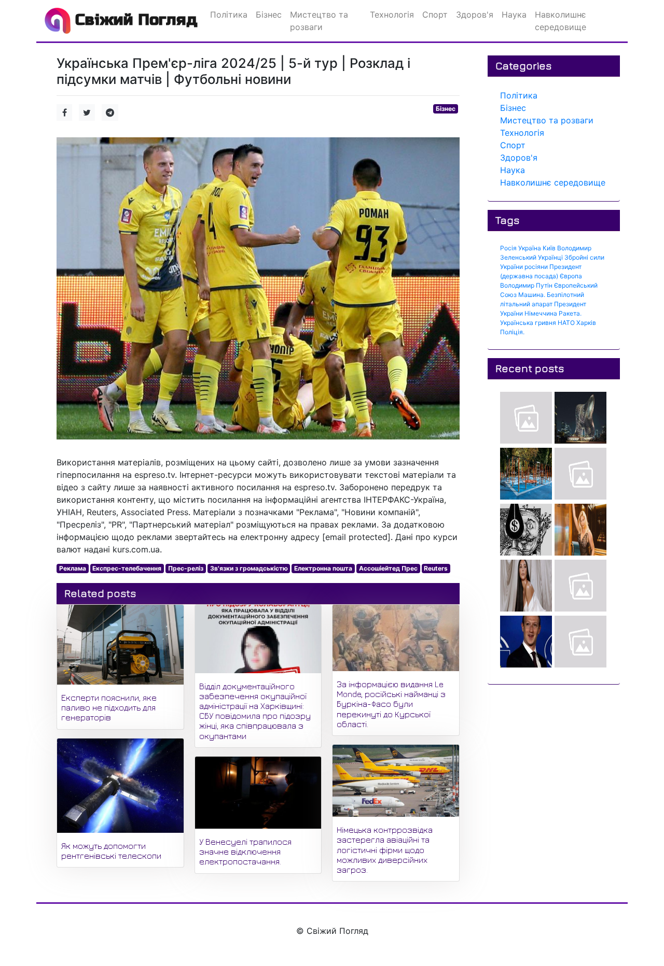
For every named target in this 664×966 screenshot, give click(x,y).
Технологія (522, 132)
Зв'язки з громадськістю (249, 568)
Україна (529, 248)
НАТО (566, 322)
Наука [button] (514, 14)
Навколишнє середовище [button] (560, 20)
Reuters (436, 568)
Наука (512, 170)
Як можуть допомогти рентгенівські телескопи (111, 850)
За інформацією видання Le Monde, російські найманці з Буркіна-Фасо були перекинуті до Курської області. (391, 704)
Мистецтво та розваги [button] (319, 20)
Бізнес (445, 108)
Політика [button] (228, 14)
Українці (550, 257)
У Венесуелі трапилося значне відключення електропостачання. (245, 851)
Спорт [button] (435, 14)
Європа (571, 276)
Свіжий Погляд (134, 19)
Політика (518, 95)
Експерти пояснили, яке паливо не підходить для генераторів (109, 707)
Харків (586, 322)
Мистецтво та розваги (546, 120)
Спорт (512, 145)
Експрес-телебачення (126, 568)
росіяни (536, 267)
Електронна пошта (323, 568)
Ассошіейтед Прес (388, 568)
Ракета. (570, 313)
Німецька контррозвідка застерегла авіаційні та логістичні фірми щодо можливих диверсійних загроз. (385, 849)
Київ (549, 248)
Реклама (72, 568)
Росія (508, 248)
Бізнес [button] (269, 14)
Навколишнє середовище (552, 182)
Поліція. (512, 332)
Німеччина (540, 313)
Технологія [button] (392, 14)
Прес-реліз (185, 568)
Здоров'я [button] (474, 14)
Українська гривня (528, 322)
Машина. (531, 295)
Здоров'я (518, 157)
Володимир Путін (526, 285)
